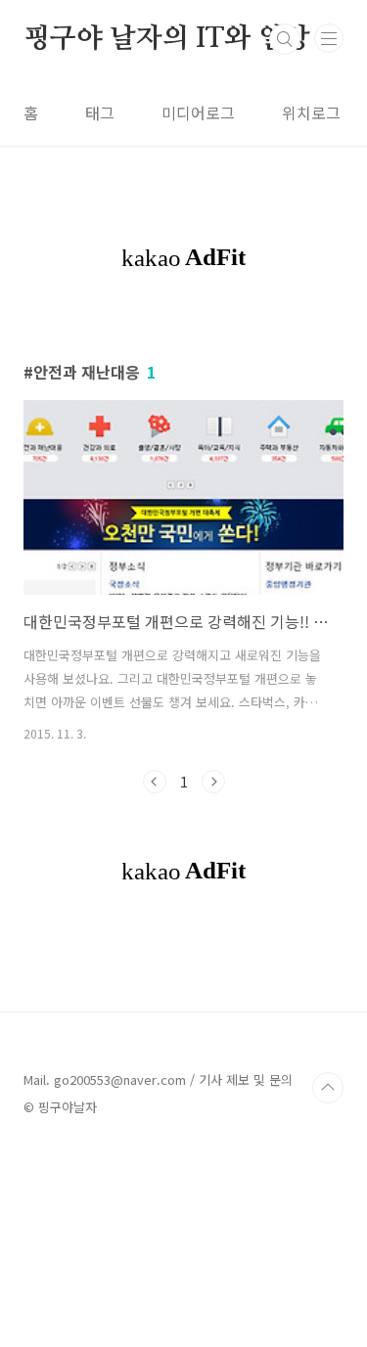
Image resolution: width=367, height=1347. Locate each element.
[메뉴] (329, 38)
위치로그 (311, 112)
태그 (100, 112)
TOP (328, 1087)
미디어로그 (198, 112)
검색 (284, 39)
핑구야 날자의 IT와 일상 (166, 39)
